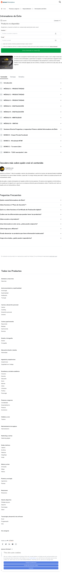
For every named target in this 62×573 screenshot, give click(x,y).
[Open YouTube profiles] (12, 544)
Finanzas (3, 407)
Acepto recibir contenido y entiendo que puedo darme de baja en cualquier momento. (18, 43)
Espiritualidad (4, 293)
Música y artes (5, 464)
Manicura (3, 452)
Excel (2, 519)
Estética (3, 450)
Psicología (4, 393)
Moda (2, 457)
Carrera (3, 307)
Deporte (3, 505)
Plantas (3, 483)
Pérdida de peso (5, 502)
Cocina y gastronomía (7, 321)
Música (3, 471)
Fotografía (4, 343)
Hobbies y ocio (5, 417)
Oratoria (3, 314)
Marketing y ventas (6, 436)
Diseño (3, 341)
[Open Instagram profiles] (16, 544)
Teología (3, 298)
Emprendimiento (5, 405)
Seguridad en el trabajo (7, 364)
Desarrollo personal (6, 312)
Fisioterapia (4, 507)
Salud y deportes (6, 500)
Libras (2, 386)
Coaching (3, 310)
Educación (3, 379)
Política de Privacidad (53, 46)
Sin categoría (5, 531)
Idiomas (3, 383)
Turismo (3, 419)
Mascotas (3, 281)
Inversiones (4, 410)
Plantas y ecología (6, 478)
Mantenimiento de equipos (9, 426)
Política (3, 391)
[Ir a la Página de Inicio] (8, 2)
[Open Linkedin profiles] (9, 544)
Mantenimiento (5, 429)
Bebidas (3, 326)
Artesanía (3, 467)
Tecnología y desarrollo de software (12, 516)
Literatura (3, 388)
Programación (4, 521)
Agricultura (4, 481)
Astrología (4, 290)
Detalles (21, 77)
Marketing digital (5, 438)
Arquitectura (4, 362)
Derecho (3, 376)
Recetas (3, 331)
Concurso (3, 374)
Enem (2, 381)
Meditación (4, 295)
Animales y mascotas (7, 279)
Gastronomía (4, 329)
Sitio (2, 524)
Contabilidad (4, 403)
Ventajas (13, 77)
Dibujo (3, 469)
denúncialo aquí (53, 256)
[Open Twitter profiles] (6, 544)
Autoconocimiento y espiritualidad (11, 288)
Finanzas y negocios (7, 400)
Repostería (4, 324)
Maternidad (4, 352)
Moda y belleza (5, 445)
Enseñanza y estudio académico (10, 371)
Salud (2, 509)
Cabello (3, 447)
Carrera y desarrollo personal (9, 305)
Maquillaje (4, 455)
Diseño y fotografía (7, 338)
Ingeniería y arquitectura (8, 359)
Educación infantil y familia (9, 350)
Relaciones (4, 490)
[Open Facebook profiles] (3, 544)
